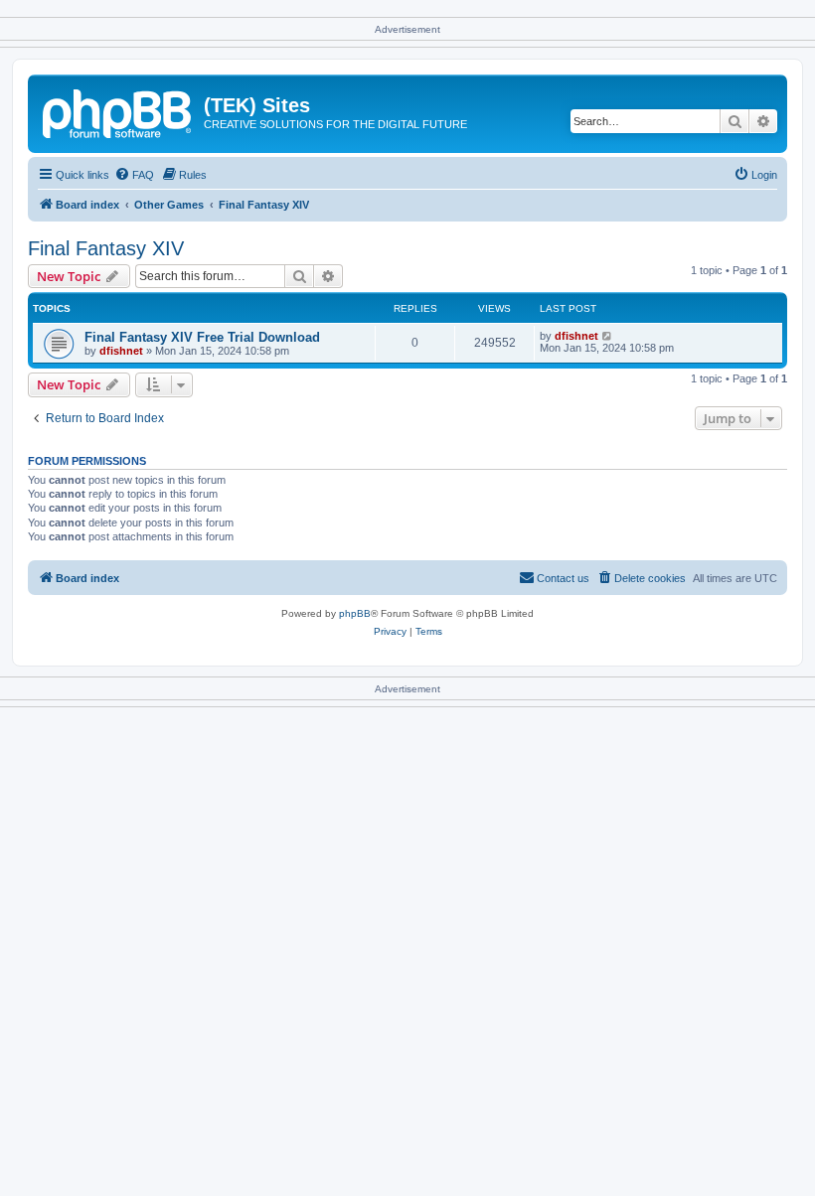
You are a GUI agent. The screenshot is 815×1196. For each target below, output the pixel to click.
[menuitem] (134, 175)
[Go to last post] (607, 336)
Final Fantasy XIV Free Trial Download (202, 337)
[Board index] (118, 111)
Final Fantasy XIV (106, 248)
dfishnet (121, 351)
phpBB (355, 613)
